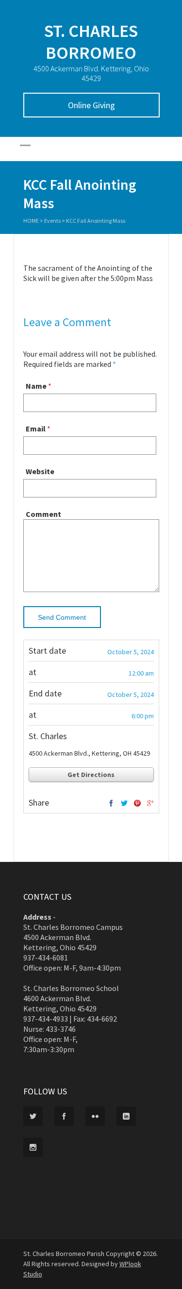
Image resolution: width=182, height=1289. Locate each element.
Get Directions (91, 774)
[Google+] (150, 803)
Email (36, 428)
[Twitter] (124, 803)
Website (40, 471)
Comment (43, 514)
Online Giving (91, 105)
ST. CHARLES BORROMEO (91, 42)
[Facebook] (111, 803)
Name (36, 386)
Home (31, 220)
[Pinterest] (137, 803)
